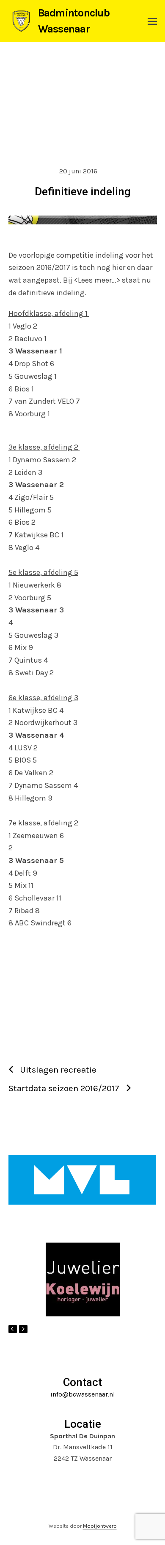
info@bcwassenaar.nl (82, 1394)
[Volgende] (23, 1329)
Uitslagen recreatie (58, 1070)
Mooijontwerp (100, 1526)
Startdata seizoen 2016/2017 (63, 1088)
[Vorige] (12, 1329)
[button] (152, 21)
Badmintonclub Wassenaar (74, 21)
